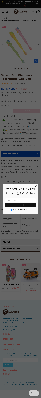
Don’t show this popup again (22, 210)
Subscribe (20, 205)
